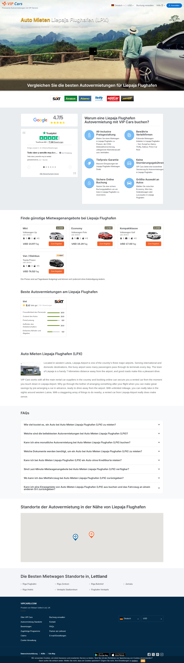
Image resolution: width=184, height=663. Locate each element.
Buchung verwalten (145, 5)
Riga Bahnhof (97, 584)
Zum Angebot (56, 244)
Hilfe (159, 5)
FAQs (51, 626)
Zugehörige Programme (30, 631)
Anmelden (175, 5)
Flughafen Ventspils (100, 590)
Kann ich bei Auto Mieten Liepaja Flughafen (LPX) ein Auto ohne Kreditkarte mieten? (73, 460)
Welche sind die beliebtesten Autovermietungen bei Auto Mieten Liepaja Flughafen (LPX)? (76, 433)
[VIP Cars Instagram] (161, 655)
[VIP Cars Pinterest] (157, 655)
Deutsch (119, 5)
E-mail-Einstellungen (57, 636)
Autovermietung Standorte (31, 622)
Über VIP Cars (27, 617)
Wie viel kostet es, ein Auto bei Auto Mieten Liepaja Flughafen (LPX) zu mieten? (70, 424)
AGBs (43, 654)
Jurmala (129, 584)
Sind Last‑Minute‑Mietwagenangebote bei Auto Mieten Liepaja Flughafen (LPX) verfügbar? (76, 469)
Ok (143, 661)
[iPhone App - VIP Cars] (118, 655)
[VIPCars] (22, 26)
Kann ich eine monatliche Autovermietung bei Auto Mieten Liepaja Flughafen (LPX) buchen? (77, 442)
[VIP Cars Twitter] (153, 655)
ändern (135, 661)
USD (130, 5)
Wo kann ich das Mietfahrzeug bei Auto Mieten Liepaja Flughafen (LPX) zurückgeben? (74, 478)
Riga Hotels (28, 590)
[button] (75, 537)
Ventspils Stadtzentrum (67, 590)
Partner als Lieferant (57, 631)
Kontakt (52, 622)
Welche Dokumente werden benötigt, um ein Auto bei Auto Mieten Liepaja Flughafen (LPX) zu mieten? (83, 451)
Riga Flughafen (29, 584)
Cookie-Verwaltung (28, 640)
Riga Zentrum (63, 584)
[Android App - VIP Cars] (101, 655)
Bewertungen (26, 626)
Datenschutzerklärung (29, 654)
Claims (23, 636)
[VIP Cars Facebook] (149, 655)
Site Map (51, 654)
